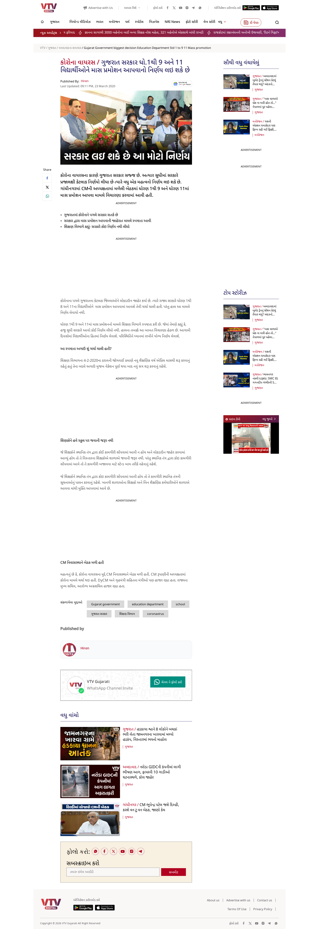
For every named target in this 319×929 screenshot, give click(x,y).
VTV (42, 48)
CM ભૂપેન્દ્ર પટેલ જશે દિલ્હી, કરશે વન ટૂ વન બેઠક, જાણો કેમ (151, 808)
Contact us (264, 900)
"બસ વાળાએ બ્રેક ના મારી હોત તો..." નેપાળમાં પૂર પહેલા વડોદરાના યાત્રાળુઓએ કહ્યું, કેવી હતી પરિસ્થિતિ (265, 107)
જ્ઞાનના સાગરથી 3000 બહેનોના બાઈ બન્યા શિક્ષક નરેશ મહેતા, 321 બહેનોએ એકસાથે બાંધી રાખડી (85, 33)
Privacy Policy (262, 909)
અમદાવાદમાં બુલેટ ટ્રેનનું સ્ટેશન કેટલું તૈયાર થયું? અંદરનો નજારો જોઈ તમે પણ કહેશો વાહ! (264, 84)
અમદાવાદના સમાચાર (70, 48)
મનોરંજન (259, 135)
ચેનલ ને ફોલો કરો (171, 682)
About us (213, 900)
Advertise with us (238, 900)
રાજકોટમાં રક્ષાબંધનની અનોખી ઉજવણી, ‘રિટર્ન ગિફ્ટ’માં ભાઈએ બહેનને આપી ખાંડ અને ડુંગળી (211, 33)
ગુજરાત (52, 48)
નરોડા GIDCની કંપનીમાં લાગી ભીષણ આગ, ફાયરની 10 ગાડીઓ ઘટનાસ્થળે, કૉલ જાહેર (152, 772)
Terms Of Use (236, 909)
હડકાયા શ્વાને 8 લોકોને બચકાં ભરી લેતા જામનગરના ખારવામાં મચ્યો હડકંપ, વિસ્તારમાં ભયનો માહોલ (150, 734)
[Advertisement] (251, 225)
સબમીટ (173, 872)
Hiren (85, 81)
